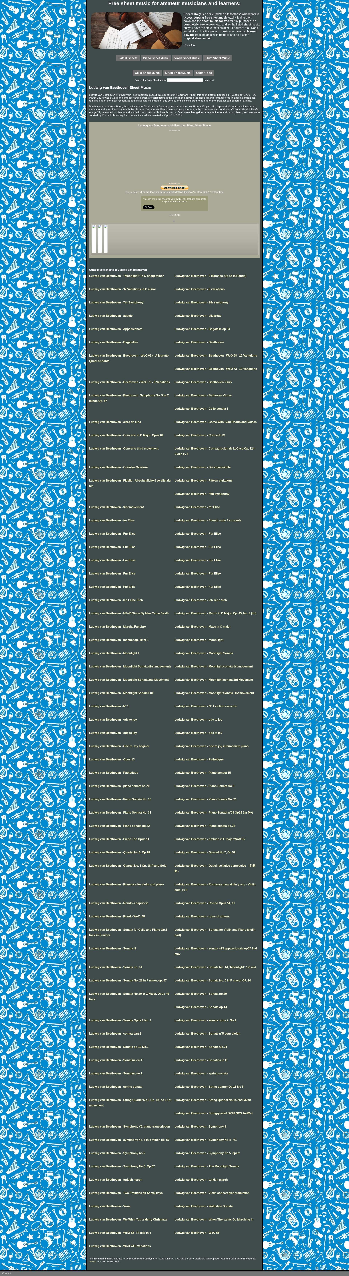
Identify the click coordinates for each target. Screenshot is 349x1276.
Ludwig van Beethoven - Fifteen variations (203, 480)
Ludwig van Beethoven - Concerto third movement (124, 448)
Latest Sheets (128, 58)
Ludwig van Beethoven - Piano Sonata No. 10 (120, 799)
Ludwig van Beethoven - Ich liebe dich (200, 600)
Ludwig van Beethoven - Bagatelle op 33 (202, 329)
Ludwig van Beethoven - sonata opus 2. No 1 (205, 1020)
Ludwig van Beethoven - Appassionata (115, 329)
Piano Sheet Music (156, 58)
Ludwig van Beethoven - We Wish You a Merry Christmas (128, 1219)
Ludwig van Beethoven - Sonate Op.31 (200, 1046)
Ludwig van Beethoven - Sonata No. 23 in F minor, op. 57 (128, 980)
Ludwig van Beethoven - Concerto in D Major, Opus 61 (126, 435)
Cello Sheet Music (147, 72)
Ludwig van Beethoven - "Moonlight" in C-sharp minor (126, 275)
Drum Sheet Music (177, 72)
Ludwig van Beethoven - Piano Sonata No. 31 (120, 812)
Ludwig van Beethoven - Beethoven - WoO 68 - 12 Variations (215, 355)
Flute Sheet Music (217, 58)
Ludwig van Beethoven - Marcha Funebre (117, 626)
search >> (209, 80)
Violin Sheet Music (187, 58)
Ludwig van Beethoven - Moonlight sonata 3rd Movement (213, 679)
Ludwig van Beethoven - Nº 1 (109, 706)
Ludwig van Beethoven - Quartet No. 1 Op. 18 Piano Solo (128, 865)
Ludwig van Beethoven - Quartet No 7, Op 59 (204, 852)
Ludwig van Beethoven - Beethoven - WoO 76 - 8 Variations (129, 382)
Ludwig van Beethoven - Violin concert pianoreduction (212, 1192)
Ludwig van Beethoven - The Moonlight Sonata (206, 1166)
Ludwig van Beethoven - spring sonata (201, 1073)
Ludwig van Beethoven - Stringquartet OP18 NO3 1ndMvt (213, 1113)
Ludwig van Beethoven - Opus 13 (112, 759)
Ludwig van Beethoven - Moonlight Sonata (203, 653)
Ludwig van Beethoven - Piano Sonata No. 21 (205, 799)
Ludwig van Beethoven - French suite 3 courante (207, 520)
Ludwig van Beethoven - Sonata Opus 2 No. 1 (120, 1020)
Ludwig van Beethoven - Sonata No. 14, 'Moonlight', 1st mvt (215, 967)
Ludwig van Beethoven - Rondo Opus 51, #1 (204, 903)
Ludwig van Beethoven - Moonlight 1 (114, 653)
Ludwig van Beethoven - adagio (111, 315)
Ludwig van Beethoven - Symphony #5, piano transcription (129, 1126)
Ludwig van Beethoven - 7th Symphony (116, 302)
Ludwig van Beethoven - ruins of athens (201, 916)
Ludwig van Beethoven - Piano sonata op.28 (204, 825)
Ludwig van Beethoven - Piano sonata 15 (202, 772)
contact (92, 1261)
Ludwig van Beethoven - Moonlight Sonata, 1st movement (214, 693)
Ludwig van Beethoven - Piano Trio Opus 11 (119, 839)
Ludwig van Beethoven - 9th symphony (201, 302)
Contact (6, 1273)
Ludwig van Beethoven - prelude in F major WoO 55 (209, 839)
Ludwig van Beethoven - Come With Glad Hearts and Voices (215, 422)
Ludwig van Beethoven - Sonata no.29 (200, 993)
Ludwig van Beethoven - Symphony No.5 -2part (207, 1153)
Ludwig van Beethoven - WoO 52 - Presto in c (120, 1232)
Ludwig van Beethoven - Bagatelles (113, 342)
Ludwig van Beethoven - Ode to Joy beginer (119, 746)
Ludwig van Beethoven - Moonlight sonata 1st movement (213, 666)
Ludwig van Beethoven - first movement (116, 507)
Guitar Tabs (204, 72)
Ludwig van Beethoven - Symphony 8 (200, 1126)
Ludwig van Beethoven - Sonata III (112, 948)
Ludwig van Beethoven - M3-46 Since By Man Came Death (129, 613)
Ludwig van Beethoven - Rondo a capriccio (119, 903)
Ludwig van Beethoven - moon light (198, 639)
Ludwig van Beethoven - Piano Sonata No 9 (204, 786)
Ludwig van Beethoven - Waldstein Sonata (203, 1206)
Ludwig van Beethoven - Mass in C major (202, 626)
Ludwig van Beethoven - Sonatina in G (200, 1060)
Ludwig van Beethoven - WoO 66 (196, 1232)
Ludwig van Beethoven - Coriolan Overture (118, 467)
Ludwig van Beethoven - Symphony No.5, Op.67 (122, 1166)
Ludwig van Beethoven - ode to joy (113, 719)
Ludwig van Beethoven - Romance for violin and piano (126, 884)
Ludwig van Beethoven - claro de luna (115, 422)
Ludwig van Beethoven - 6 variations (199, 289)
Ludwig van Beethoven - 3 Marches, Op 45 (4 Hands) (210, 275)
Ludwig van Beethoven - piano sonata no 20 (119, 786)
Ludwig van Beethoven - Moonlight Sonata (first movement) (130, 666)
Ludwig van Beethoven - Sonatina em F (116, 1060)
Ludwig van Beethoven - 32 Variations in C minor (122, 289)
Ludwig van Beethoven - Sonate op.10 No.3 (119, 1046)
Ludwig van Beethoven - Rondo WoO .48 (117, 916)
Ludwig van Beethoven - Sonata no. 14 (115, 967)
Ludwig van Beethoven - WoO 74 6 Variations (120, 1246)
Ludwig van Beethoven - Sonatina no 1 (115, 1073)
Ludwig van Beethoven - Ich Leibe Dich (116, 600)
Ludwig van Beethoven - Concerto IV (199, 435)
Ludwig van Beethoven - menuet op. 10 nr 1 (119, 639)
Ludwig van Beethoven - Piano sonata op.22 (119, 825)
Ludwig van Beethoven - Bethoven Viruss (203, 395)
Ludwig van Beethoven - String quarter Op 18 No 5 (209, 1086)
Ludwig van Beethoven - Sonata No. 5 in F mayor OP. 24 (212, 980)
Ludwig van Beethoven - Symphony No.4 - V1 (205, 1139)
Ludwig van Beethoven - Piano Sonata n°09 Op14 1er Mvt (213, 812)
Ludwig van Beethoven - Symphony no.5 (117, 1153)
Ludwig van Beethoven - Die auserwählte (202, 467)
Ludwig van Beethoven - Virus (110, 1206)
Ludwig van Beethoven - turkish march (115, 1179)
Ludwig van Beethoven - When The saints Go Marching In (213, 1219)
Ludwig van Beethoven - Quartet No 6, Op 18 (119, 852)
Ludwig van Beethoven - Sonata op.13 (200, 1007)
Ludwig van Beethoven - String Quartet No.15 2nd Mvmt (212, 1100)
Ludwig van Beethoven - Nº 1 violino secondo (205, 706)
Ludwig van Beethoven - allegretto (198, 315)
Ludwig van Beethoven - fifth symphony (201, 493)
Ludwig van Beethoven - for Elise (197, 507)
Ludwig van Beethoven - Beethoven (199, 342)
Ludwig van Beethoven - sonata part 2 (115, 1033)
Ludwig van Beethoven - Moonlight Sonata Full (121, 693)
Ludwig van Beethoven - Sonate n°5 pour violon (207, 1033)
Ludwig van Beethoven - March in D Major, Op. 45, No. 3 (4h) (215, 613)
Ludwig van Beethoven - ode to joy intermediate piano (211, 746)
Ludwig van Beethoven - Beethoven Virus (203, 382)
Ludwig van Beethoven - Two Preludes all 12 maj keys (126, 1192)
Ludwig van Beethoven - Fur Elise (112, 533)
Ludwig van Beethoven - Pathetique (199, 759)
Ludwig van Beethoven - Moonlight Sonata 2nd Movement (129, 679)
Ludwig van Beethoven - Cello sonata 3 (201, 408)
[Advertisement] (174, 157)
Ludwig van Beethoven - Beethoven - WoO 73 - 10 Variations (215, 368)
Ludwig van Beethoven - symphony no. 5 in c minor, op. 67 (129, 1139)
